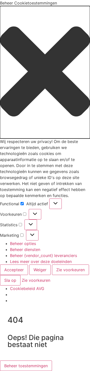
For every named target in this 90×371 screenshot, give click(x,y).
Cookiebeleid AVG (27, 288)
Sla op (10, 280)
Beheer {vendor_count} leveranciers (43, 255)
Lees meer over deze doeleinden (41, 261)
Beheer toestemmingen (26, 365)
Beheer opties (23, 243)
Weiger (40, 269)
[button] (45, 72)
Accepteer (14, 269)
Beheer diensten (25, 249)
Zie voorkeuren (70, 269)
